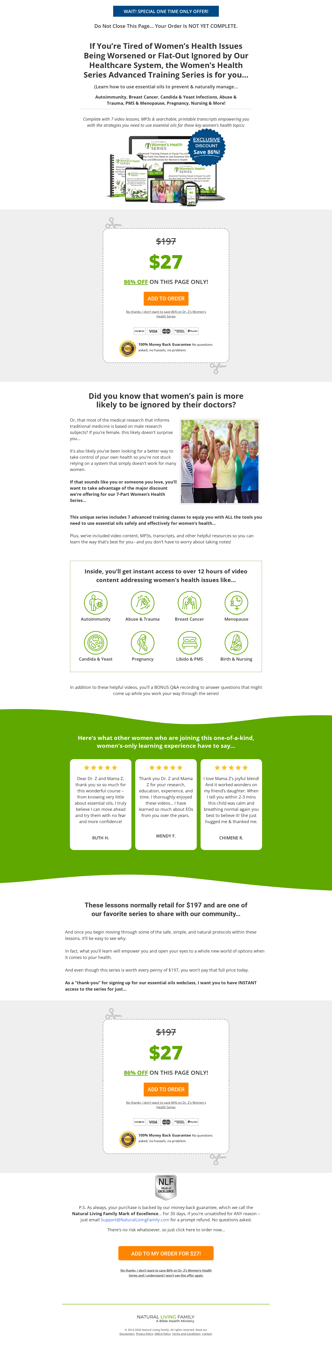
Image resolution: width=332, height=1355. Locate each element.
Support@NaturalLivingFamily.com (135, 1219)
